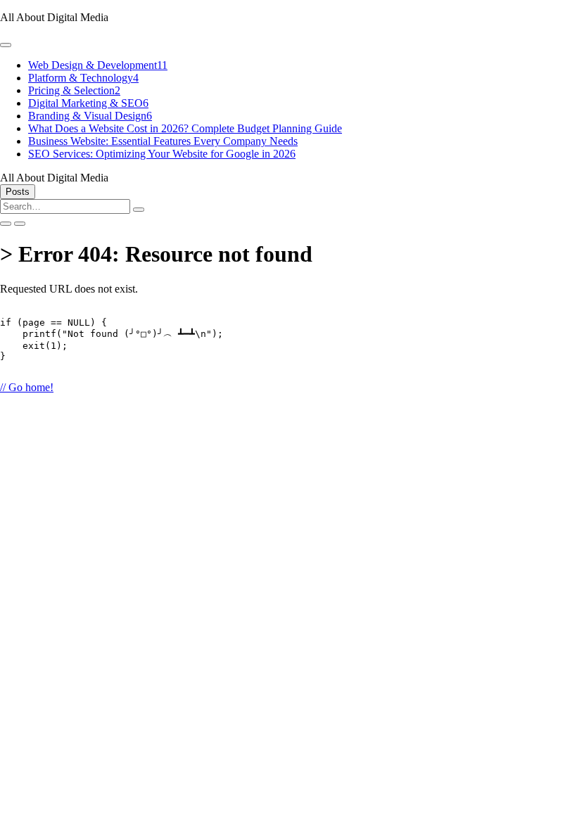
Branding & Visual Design (90, 116)
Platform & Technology (83, 78)
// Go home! (26, 387)
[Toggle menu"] (5, 45)
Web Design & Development (97, 65)
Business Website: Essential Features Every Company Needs (163, 141)
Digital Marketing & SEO (88, 103)
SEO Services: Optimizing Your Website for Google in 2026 (162, 154)
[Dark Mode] (19, 224)
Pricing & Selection (74, 90)
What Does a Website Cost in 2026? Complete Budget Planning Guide (185, 128)
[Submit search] (138, 210)
